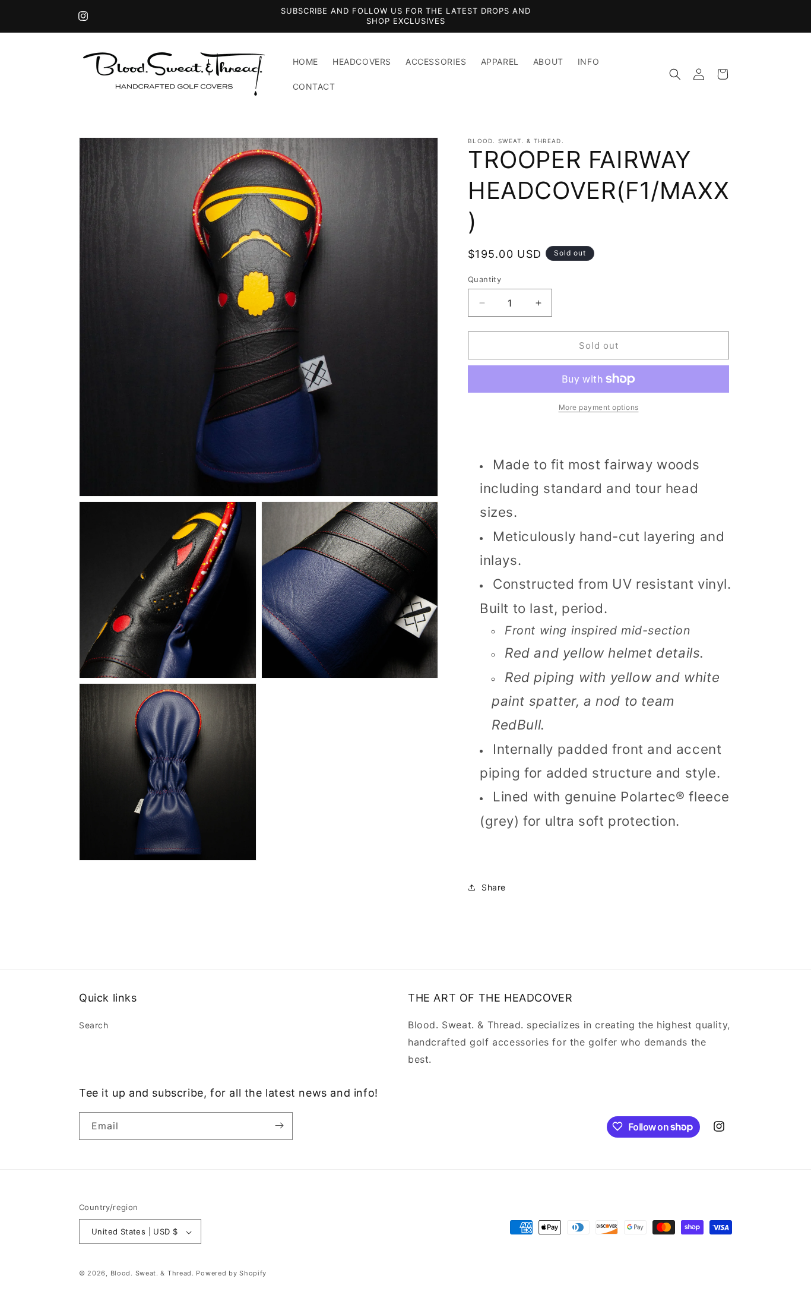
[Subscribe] (279, 1125)
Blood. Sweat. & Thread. (152, 1274)
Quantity (484, 279)
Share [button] (493, 887)
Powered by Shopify (231, 1274)
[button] (675, 74)
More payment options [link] (599, 407)
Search (94, 1025)
